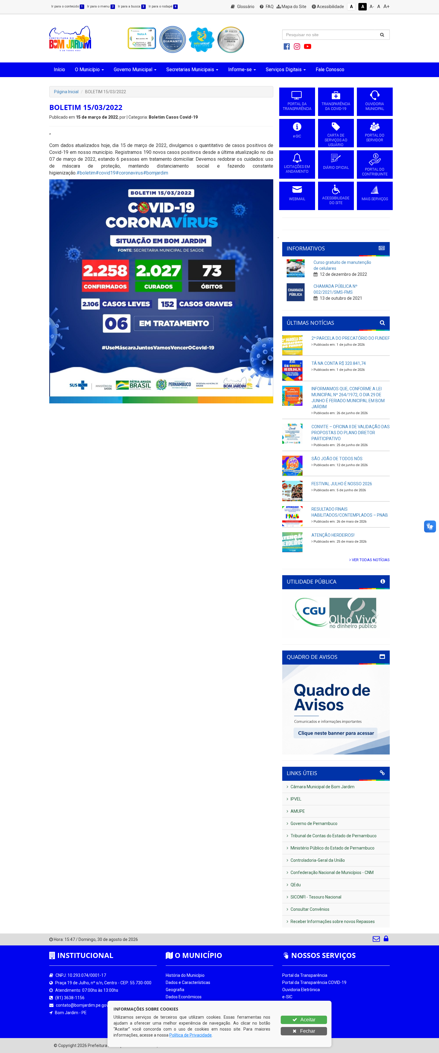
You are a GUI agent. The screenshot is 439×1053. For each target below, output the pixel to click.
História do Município (185, 975)
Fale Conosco (330, 69)
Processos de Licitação (303, 1004)
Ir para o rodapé (162, 6)
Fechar (307, 1031)
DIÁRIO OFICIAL (336, 168)
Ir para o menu (100, 6)
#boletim (86, 173)
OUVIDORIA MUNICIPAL (374, 106)
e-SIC (297, 136)
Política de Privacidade (190, 1035)
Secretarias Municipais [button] (190, 69)
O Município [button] (87, 69)
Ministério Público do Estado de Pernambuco (332, 848)
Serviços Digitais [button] (284, 69)
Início (59, 69)
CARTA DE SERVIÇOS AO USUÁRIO (336, 140)
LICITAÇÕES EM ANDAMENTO (297, 169)
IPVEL (295, 799)
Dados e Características (188, 982)
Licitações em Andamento (307, 1011)
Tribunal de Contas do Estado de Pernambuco (333, 835)
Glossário (245, 6)
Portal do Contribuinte (302, 1025)
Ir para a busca (131, 6)
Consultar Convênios (309, 909)
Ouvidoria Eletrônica (301, 989)
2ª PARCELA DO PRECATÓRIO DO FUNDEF (350, 338)
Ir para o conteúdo (67, 6)
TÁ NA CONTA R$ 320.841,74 (338, 363)
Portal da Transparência (304, 975)
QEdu (295, 884)
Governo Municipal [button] (133, 69)
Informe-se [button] (240, 69)
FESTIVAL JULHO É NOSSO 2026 (341, 483)
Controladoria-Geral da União (317, 860)
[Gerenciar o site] (386, 940)
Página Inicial (66, 91)
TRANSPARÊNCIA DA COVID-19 (336, 106)
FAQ (269, 6)
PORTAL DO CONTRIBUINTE (375, 171)
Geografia (175, 989)
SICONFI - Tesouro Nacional (315, 897)
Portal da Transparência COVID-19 (314, 982)
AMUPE (297, 811)
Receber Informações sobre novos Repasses (332, 921)
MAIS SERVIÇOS (375, 199)
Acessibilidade (330, 6)
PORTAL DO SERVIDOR (374, 137)
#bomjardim (155, 173)
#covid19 (106, 173)
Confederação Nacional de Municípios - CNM (332, 872)
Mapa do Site (293, 6)
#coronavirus (129, 173)
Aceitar (307, 1019)
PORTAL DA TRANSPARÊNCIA (297, 106)
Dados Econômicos (184, 996)
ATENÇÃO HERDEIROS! (332, 535)
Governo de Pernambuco (313, 823)
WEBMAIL (297, 199)
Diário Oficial (294, 1018)
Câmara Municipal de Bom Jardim (322, 786)
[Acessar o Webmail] (376, 940)
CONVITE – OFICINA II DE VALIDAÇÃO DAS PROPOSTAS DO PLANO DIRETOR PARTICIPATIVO (350, 432)
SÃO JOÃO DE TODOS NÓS (337, 458)
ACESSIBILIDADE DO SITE (335, 200)
